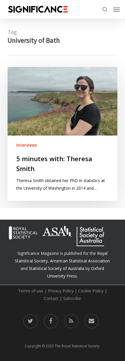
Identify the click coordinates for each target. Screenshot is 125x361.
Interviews (26, 145)
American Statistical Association (80, 261)
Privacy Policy (61, 291)
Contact (51, 298)
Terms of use (30, 291)
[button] (116, 9)
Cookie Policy (90, 291)
